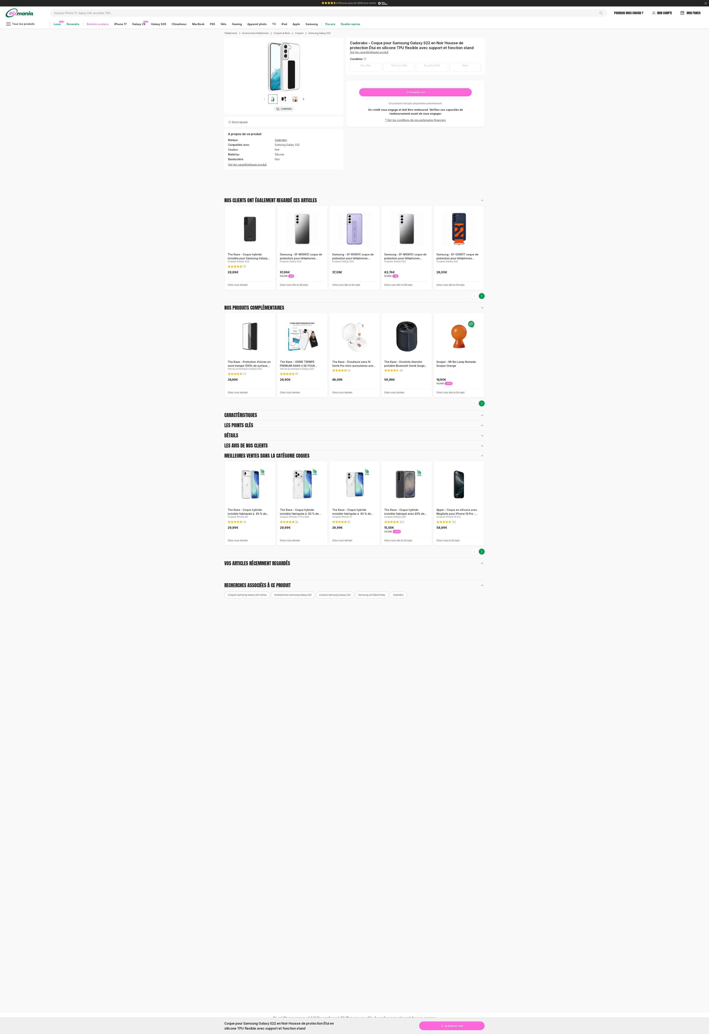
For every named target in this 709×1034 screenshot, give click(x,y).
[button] (303, 99)
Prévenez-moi (417, 92)
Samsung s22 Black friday (371, 594)
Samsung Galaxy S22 (319, 33)
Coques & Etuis (282, 33)
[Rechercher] (602, 13)
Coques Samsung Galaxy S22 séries (247, 594)
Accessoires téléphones (255, 33)
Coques (299, 33)
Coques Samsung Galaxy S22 (335, 594)
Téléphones (230, 33)
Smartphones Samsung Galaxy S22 (292, 594)
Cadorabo (281, 140)
